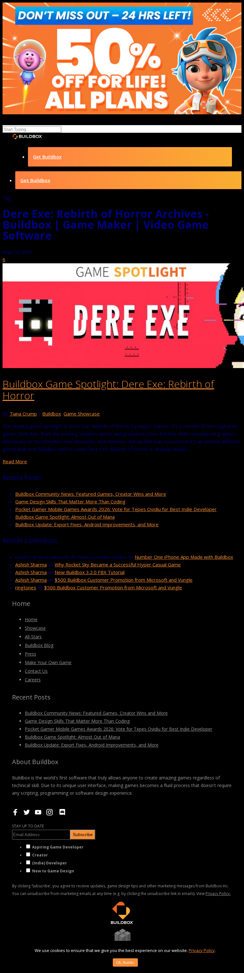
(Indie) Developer (49, 863)
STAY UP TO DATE (28, 826)
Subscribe (83, 834)
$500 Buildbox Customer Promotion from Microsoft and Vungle (124, 580)
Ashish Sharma (31, 564)
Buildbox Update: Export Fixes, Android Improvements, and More (87, 524)
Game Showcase (82, 413)
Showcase (35, 628)
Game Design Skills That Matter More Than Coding (70, 501)
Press (30, 654)
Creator (40, 855)
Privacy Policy (202, 950)
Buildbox (51, 413)
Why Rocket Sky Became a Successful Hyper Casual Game (118, 564)
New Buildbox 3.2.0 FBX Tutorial (90, 572)
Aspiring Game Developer (58, 847)
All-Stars (33, 637)
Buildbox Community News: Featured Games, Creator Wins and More (90, 494)
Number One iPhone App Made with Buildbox (184, 557)
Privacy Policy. (218, 893)
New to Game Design (53, 871)
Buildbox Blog (39, 645)
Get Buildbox (47, 157)
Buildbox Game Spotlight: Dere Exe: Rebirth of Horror (108, 389)
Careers (33, 680)
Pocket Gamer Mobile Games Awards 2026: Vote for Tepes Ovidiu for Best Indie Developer (116, 509)
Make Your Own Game (48, 662)
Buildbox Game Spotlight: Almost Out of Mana (65, 517)
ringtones (25, 587)
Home (31, 619)
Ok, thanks (125, 962)
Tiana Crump (23, 413)
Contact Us (36, 671)
